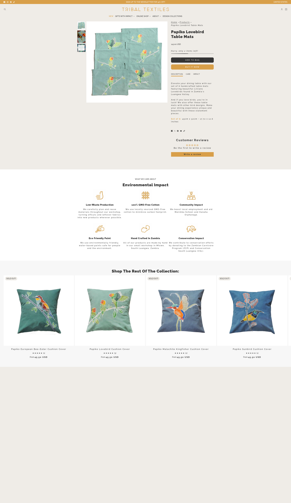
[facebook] (4, 2)
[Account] (282, 9)
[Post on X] (175, 131)
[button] (184, 131)
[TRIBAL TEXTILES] (145, 9)
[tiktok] (14, 2)
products (185, 22)
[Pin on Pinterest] (178, 131)
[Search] (5, 9)
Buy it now (192, 67)
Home (174, 22)
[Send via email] (181, 131)
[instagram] (7, 2)
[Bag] (286, 9)
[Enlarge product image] (126, 62)
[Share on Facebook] (172, 131)
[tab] (177, 74)
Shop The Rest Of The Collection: (145, 271)
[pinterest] (11, 2)
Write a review (192, 154)
